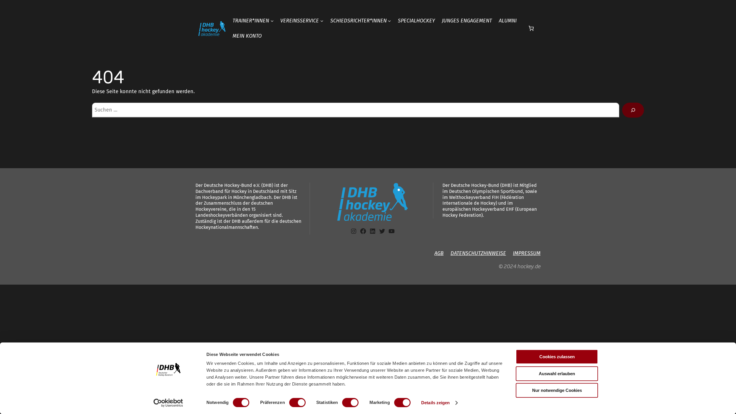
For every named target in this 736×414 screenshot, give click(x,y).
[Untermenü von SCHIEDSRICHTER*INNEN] (389, 20)
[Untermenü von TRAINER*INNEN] (272, 20)
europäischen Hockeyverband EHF (478, 209)
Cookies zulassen (557, 356)
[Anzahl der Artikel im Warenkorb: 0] (531, 28)
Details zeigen (435, 402)
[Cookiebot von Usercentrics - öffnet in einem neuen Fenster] (168, 402)
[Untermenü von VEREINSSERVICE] (321, 20)
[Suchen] (633, 110)
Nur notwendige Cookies (557, 390)
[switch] (297, 402)
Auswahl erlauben (557, 373)
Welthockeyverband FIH (474, 197)
